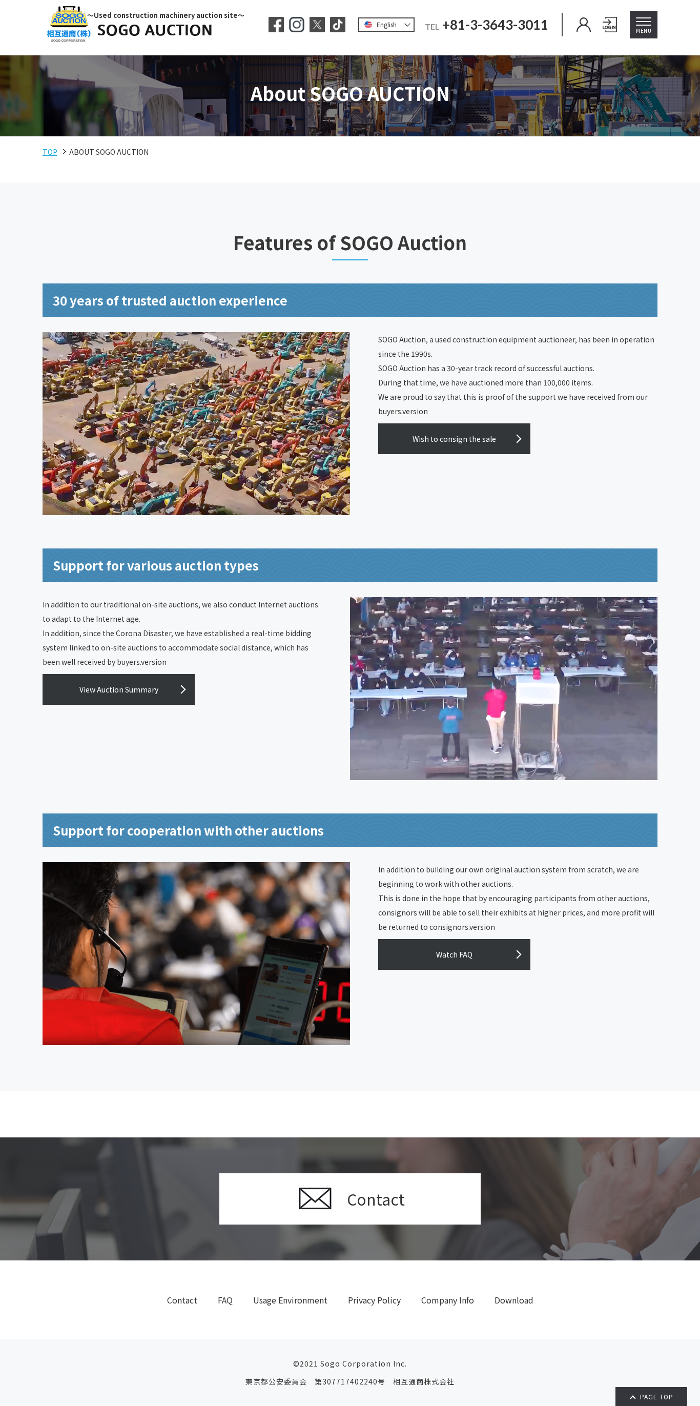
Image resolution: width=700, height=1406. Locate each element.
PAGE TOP (656, 1396)
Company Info (447, 1300)
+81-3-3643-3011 (495, 24)
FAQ (225, 1300)
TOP (50, 152)
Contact (182, 1300)
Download (514, 1300)
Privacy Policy (374, 1300)
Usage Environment (290, 1300)
